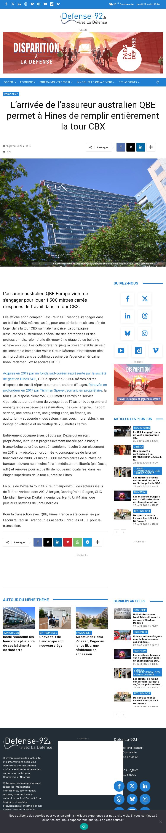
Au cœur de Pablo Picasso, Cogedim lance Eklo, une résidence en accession (90, 645)
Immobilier (11, 94)
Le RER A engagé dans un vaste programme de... (146, 435)
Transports (142, 428)
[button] (158, 82)
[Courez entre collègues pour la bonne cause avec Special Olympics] (122, 635)
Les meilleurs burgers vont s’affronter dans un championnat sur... (146, 499)
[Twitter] (13, 4)
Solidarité (141, 632)
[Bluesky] (32, 4)
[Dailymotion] (51, 4)
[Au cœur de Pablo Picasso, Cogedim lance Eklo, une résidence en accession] (92, 618)
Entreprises (48, 633)
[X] (130, 147)
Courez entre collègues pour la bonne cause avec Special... (147, 639)
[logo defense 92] (83, 18)
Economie (140, 610)
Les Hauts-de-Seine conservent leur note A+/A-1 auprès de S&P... (147, 480)
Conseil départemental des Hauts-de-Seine (147, 471)
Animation (140, 492)
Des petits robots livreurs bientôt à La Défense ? (145, 518)
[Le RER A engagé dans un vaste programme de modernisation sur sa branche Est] (122, 431)
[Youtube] (45, 4)
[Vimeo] (58, 4)
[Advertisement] (81, 567)
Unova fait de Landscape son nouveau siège (51, 641)
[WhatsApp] (77, 542)
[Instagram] (38, 4)
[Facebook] (6, 4)
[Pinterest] (67, 542)
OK (84, 826)
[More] (150, 147)
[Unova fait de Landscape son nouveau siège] (55, 618)
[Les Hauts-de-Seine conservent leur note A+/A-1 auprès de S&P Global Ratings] (122, 472)
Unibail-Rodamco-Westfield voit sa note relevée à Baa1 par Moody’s (146, 619)
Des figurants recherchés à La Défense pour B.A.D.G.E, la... (147, 455)
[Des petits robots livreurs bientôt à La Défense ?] (122, 514)
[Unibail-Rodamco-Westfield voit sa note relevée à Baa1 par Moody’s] (122, 613)
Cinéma (138, 446)
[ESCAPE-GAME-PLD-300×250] (138, 384)
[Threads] (25, 4)
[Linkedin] (19, 4)
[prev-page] (116, 532)
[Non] (160, 821)
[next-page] (123, 532)
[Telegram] (87, 542)
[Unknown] (83, 53)
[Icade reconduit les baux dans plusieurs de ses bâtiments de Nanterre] (19, 618)
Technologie (142, 511)
